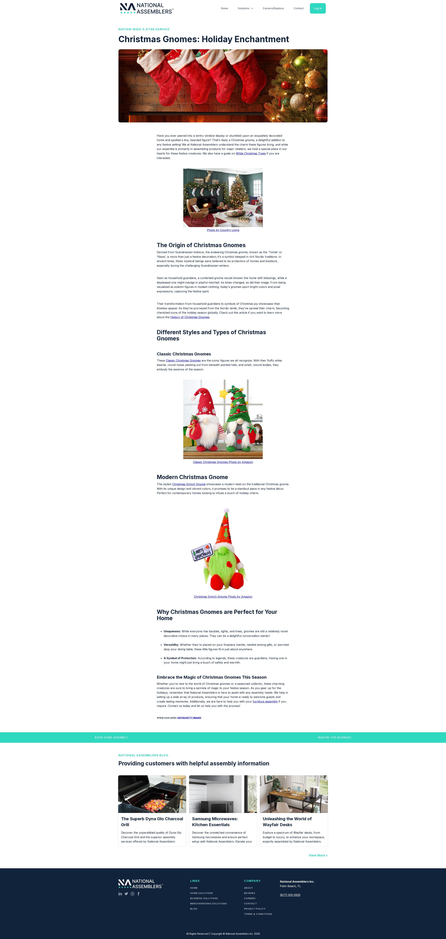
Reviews (249, 893)
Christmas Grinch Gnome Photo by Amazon (223, 596)
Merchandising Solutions (208, 903)
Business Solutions (204, 898)
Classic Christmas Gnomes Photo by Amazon (223, 462)
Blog (193, 908)
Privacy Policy (255, 908)
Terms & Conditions (258, 914)
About (248, 887)
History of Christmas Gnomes (189, 317)
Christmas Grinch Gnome (189, 484)
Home (224, 8)
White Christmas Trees (251, 153)
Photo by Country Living (223, 230)
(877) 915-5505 (290, 895)
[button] (245, 8)
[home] (147, 8)
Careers (250, 898)
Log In (318, 8)
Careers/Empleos (273, 8)
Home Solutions (201, 893)
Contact (299, 8)
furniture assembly (265, 701)
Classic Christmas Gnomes (183, 360)
